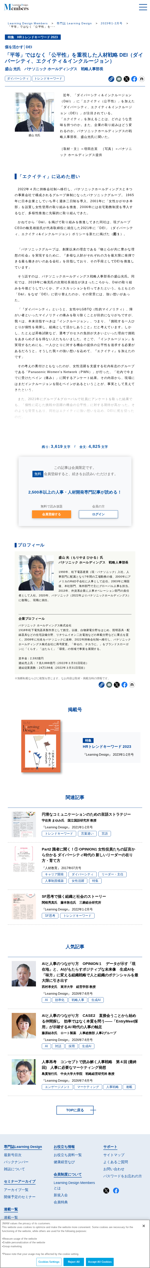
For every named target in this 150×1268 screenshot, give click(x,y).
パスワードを (122, 1176)
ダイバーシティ (18, 78)
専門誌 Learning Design (74, 23)
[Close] (143, 1226)
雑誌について (14, 1169)
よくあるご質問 (115, 1162)
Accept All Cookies (99, 1261)
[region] (75, 1244)
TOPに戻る (75, 1110)
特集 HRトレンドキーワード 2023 (33, 37)
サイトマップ (113, 1155)
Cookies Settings (48, 1261)
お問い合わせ (113, 1169)
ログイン (98, 514)
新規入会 (61, 1195)
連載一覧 (11, 1217)
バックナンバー (16, 1162)
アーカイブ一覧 (16, 1190)
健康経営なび (64, 1162)
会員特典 (61, 1202)
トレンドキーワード (48, 78)
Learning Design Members (28, 23)
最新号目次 (12, 1155)
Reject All (74, 1261)
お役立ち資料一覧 (68, 1155)
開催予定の (20, 1197)
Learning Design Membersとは (74, 1185)
